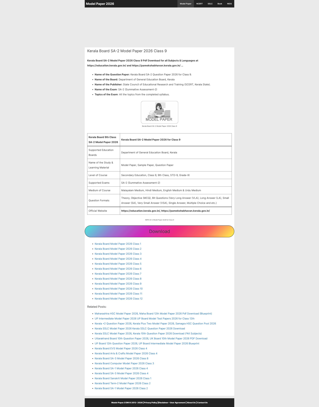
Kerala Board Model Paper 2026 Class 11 (118, 293)
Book (220, 3)
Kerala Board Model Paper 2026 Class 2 (118, 248)
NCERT (199, 3)
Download (159, 231)
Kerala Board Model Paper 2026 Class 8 (118, 278)
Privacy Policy (150, 402)
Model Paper (185, 3)
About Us (191, 402)
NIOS (229, 3)
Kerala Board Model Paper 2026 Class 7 (118, 273)
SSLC (210, 3)
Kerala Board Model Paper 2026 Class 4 (118, 258)
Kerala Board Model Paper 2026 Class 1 (118, 243)
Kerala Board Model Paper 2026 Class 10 (119, 288)
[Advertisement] (159, 27)
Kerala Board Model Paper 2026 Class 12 (119, 298)
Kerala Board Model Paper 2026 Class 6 (118, 268)
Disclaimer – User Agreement (171, 402)
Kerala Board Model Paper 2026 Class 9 (118, 283)
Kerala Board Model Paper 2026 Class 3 (118, 253)
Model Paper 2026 (100, 4)
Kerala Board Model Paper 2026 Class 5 (118, 263)
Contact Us (202, 402)
